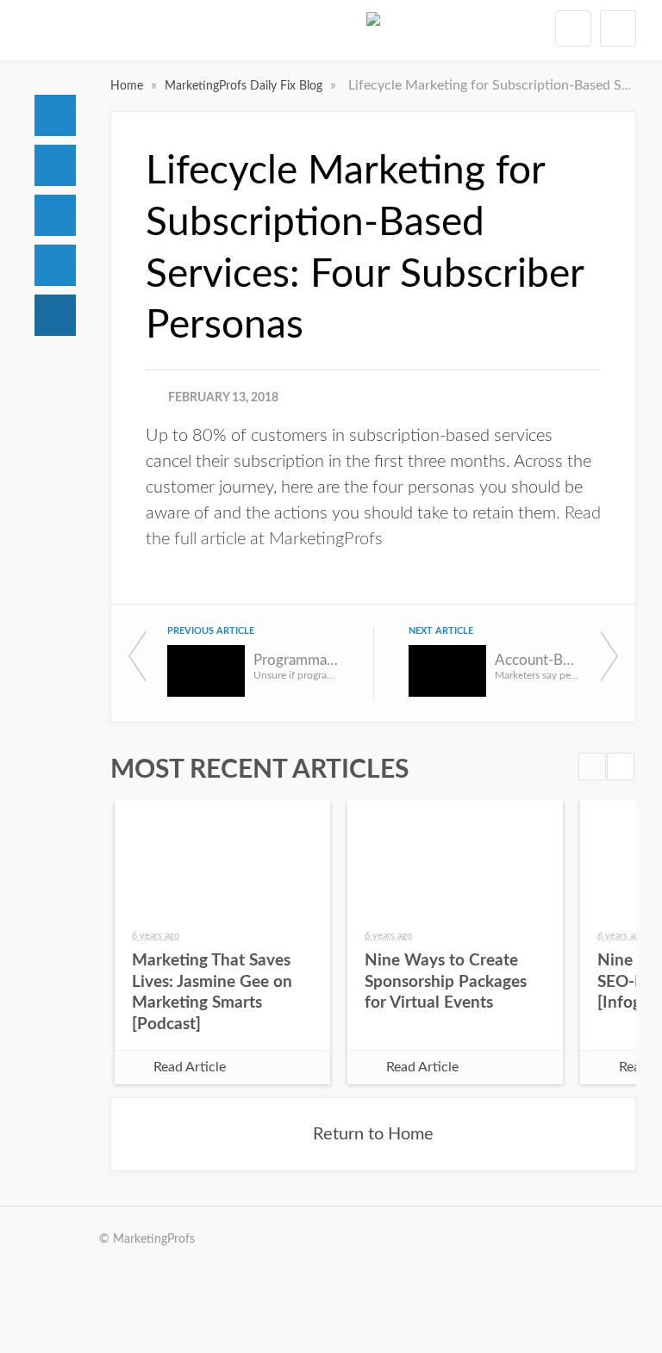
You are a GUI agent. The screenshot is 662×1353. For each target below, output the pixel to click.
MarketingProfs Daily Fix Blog (245, 86)
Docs (55, 165)
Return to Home (373, 1134)
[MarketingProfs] (373, 33)
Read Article (189, 1067)
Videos (55, 265)
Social (55, 215)
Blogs (55, 315)
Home (55, 115)
